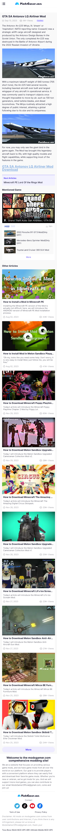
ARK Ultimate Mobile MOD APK (39, 830)
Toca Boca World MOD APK (14, 830)
